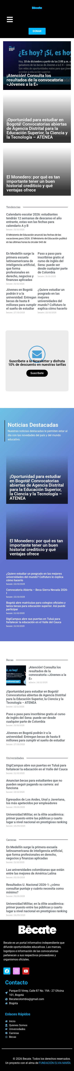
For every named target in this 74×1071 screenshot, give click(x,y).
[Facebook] (6, 971)
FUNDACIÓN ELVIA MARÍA (55, 1063)
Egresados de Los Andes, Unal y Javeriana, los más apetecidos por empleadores (35, 801)
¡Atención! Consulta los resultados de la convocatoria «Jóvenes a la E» (35, 80)
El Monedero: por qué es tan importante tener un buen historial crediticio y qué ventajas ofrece (33, 183)
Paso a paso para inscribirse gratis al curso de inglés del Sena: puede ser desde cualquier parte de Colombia (53, 263)
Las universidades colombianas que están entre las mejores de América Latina (35, 871)
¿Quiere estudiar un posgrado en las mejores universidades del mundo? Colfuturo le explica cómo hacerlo (52, 299)
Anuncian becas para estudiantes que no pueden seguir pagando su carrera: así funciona (34, 784)
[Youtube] (25, 971)
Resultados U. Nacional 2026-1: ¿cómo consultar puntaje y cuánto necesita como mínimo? (35, 888)
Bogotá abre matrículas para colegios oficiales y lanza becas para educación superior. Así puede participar (36, 606)
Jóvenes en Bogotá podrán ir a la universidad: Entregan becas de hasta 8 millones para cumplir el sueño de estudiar (21, 299)
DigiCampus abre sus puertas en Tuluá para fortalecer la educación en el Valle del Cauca (33, 620)
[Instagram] (16, 971)
